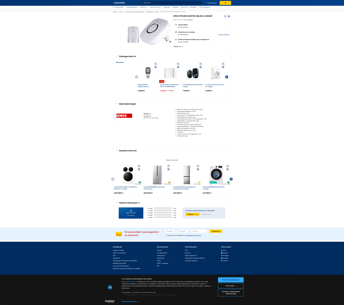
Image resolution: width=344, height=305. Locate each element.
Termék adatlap (138, 184)
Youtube (225, 253)
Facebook (225, 258)
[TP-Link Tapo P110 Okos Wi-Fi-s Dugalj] (215, 73)
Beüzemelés (160, 258)
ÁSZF (114, 255)
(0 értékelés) (188, 20)
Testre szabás (230, 286)
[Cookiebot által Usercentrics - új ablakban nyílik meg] (110, 301)
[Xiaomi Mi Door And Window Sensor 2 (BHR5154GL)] (170, 73)
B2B (158, 266)
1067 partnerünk (132, 281)
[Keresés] (200, 3)
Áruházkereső (206, 7)
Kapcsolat (188, 253)
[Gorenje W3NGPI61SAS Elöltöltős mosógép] (216, 175)
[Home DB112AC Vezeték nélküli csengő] (193, 73)
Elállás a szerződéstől (119, 253)
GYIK (186, 250)
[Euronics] (120, 3)
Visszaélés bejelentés (191, 261)
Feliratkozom (216, 231)
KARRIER (175, 7)
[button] (224, 34)
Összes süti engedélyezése (230, 280)
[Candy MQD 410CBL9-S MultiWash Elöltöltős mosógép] (127, 175)
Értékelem (191, 214)
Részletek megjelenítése (129, 301)
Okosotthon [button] (120, 62)
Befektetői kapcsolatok (119, 263)
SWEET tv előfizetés (162, 263)
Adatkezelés (116, 258)
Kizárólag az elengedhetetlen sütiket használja (231, 292)
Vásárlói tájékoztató (191, 255)
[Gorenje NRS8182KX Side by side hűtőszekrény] (157, 175)
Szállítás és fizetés (118, 250)
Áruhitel (143, 7)
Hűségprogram (132, 7)
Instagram (225, 255)
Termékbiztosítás (162, 253)
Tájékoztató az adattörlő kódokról (195, 258)
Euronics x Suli (155, 7)
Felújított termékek (188, 7)
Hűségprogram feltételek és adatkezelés (125, 261)
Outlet (159, 261)
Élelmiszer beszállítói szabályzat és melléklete (126, 268)
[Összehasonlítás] (155, 67)
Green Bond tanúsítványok (121, 266)
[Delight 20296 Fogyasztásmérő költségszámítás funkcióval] (148, 73)
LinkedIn (225, 261)
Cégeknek (166, 7)
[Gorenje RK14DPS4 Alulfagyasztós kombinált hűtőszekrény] (186, 175)
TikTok (224, 250)
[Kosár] (225, 3)
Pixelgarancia (161, 255)
